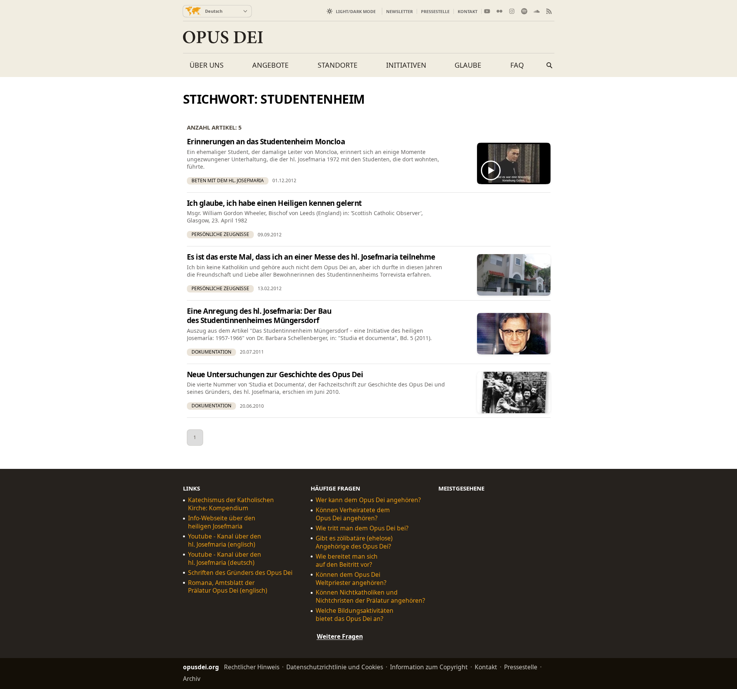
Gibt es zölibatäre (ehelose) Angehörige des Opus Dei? (354, 542)
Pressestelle (435, 11)
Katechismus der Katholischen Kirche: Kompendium (231, 504)
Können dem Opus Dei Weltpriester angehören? (351, 579)
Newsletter (399, 11)
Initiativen (406, 65)
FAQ (517, 65)
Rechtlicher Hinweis (251, 667)
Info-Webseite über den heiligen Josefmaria (221, 522)
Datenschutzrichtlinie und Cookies (334, 667)
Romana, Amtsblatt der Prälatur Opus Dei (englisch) (227, 587)
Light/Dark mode (356, 11)
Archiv (191, 678)
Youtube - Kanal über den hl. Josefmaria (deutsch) (224, 559)
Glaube (468, 65)
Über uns (207, 65)
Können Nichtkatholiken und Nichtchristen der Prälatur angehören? (370, 597)
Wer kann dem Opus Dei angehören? (368, 500)
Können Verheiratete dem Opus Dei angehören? (353, 514)
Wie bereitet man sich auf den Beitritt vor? (347, 560)
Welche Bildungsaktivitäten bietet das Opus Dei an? (354, 615)
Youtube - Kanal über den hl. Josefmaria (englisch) (224, 540)
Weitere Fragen (340, 636)
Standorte (337, 65)
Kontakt (467, 11)
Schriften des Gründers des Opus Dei (240, 573)
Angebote (270, 65)
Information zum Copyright (429, 667)
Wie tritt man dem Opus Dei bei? (362, 528)
